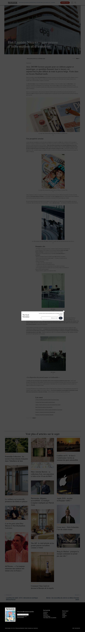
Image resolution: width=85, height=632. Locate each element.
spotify (63, 617)
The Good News (46, 616)
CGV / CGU (13, 628)
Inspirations (45, 615)
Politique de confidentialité (19, 628)
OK (60, 318)
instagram (64, 615)
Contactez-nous (30, 628)
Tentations (45, 612)
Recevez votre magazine (23, 614)
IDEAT (73, 628)
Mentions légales (8, 628)
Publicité (25, 628)
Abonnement (36, 628)
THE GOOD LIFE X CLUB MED (49, 617)
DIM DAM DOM (77, 628)
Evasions (45, 613)
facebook (64, 612)
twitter (63, 614)
